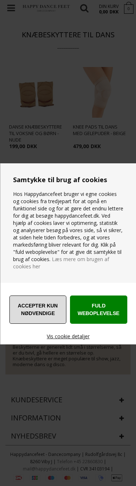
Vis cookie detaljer (68, 336)
